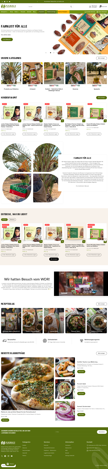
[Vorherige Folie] (37, 1)
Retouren (46, 445)
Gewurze (12, 219)
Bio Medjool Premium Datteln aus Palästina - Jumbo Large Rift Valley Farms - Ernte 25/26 (74, 125)
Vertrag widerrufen (69, 455)
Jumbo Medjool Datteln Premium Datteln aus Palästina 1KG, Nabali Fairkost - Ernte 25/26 (10, 125)
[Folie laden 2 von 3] (53, 52)
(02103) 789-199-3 (92, 447)
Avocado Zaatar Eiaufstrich (11, 331)
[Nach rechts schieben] (105, 76)
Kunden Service (91, 11)
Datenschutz (68, 447)
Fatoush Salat (75, 331)
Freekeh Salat (81, 384)
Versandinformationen (49, 447)
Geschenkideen (26, 450)
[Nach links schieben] (2, 76)
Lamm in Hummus (96, 331)
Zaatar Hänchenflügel (32, 331)
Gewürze (24, 447)
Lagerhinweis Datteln (49, 453)
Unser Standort (103, 11)
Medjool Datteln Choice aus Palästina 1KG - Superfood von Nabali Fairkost (52, 125)
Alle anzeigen (54, 259)
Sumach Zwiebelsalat (84, 406)
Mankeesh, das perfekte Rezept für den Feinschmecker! (18, 412)
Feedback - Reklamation (50, 450)
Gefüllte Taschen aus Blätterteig (87, 362)
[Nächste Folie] (71, 1)
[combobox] (51, 6)
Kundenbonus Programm (54, 1)
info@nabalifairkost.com (94, 450)
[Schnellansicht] (19, 120)
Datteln (24, 445)
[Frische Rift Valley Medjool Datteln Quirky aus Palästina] (97, 112)
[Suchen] (71, 6)
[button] (103, 6)
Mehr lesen (5, 420)
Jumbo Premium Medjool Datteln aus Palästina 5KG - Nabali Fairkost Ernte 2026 (32, 125)
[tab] (4, 219)
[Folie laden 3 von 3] (57, 52)
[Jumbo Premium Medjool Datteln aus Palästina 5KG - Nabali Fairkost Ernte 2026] (33, 112)
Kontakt (67, 453)
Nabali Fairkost (103, 465)
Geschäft (24, 453)
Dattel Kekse (54, 331)
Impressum (68, 445)
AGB (66, 450)
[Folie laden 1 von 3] (50, 52)
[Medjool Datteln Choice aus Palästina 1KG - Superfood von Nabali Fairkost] (54, 112)
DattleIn (4, 219)
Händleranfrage (48, 455)
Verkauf (24, 455)
